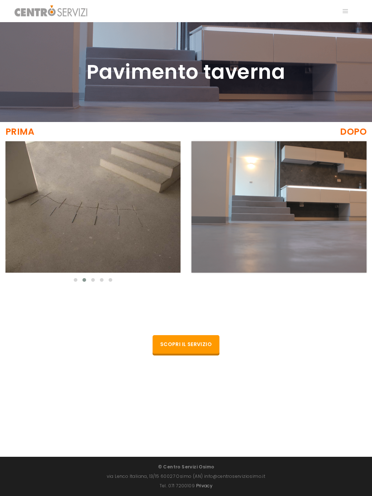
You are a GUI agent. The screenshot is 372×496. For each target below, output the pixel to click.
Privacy (204, 486)
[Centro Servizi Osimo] (51, 11)
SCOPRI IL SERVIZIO (186, 344)
